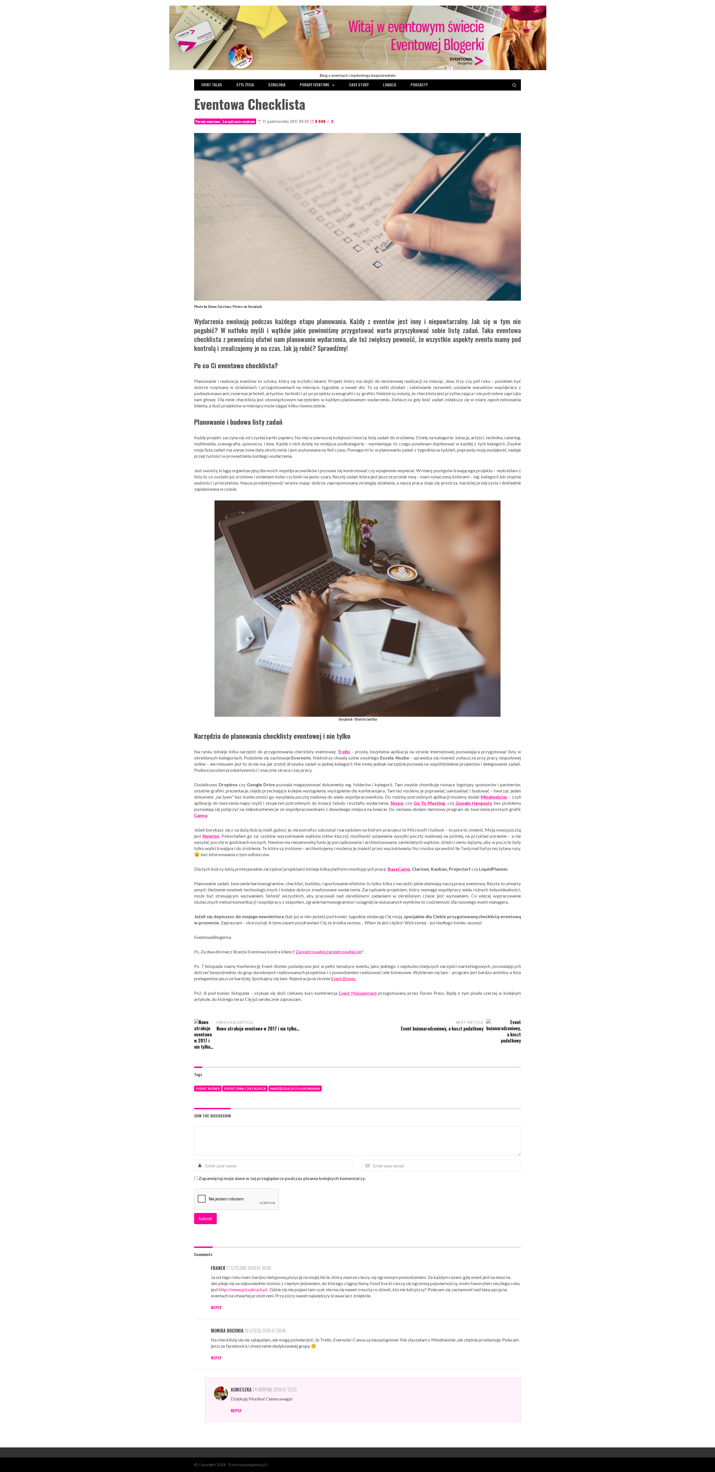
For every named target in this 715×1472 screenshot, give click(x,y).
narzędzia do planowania (295, 1088)
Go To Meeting (429, 803)
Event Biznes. (343, 978)
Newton (210, 836)
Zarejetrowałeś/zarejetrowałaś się (328, 951)
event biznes (208, 1088)
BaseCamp (399, 869)
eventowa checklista (245, 1088)
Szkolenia (276, 84)
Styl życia (245, 84)
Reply (216, 1307)
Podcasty (419, 84)
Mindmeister (494, 796)
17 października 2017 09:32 (285, 121)
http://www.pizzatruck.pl (243, 1289)
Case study (359, 84)
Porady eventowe (314, 84)
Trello (344, 751)
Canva (200, 815)
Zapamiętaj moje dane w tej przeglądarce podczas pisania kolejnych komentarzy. (282, 1178)
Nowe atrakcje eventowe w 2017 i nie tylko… (257, 1028)
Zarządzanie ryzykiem (238, 121)
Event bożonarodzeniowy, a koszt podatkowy (442, 1028)
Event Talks (211, 84)
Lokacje (389, 84)
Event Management (358, 993)
